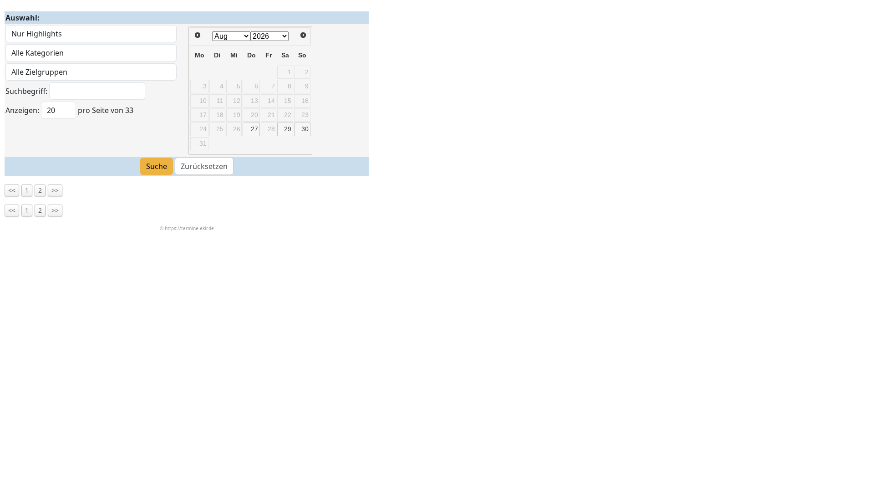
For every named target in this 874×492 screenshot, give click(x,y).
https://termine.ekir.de (189, 228)
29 (287, 129)
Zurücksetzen (204, 166)
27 (254, 129)
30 (305, 129)
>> (55, 190)
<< (11, 190)
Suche (156, 166)
